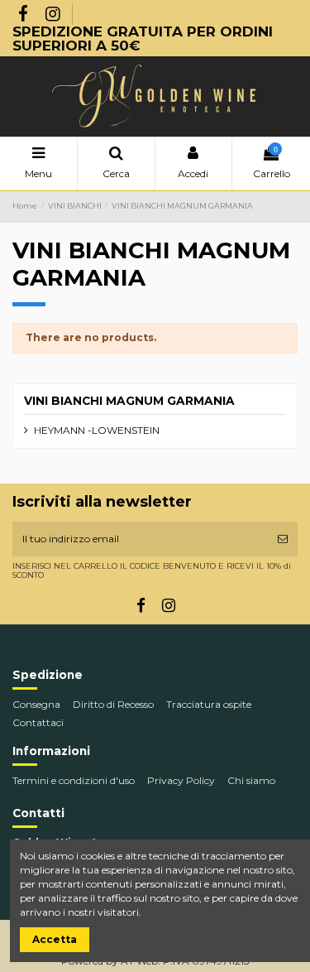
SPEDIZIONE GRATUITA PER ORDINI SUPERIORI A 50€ (142, 38)
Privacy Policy (181, 780)
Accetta (54, 939)
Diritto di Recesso (113, 704)
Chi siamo (251, 780)
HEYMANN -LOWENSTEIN (97, 430)
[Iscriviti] (283, 539)
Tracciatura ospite (208, 704)
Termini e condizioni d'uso (73, 780)
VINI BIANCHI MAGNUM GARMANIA (129, 400)
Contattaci (38, 722)
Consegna (36, 704)
